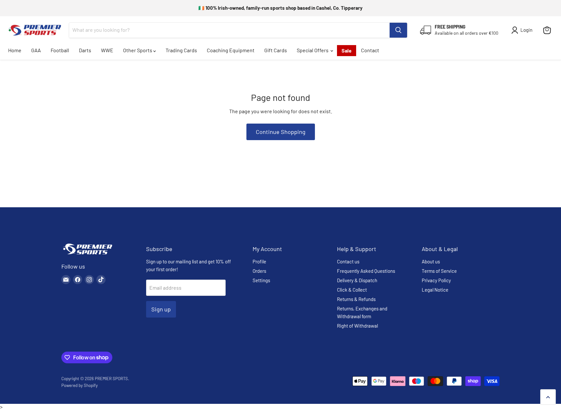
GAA (36, 50)
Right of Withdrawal (357, 326)
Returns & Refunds (356, 299)
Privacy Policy (436, 280)
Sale (347, 50)
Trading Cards (181, 50)
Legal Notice (435, 290)
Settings (261, 280)
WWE (107, 50)
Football (60, 50)
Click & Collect (352, 290)
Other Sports (138, 50)
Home (14, 50)
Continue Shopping (280, 131)
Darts (85, 50)
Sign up (161, 309)
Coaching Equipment (231, 50)
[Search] (398, 30)
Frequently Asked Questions (366, 271)
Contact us (348, 261)
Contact (370, 50)
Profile (259, 261)
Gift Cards (275, 50)
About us (431, 261)
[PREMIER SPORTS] (87, 255)
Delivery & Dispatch (357, 280)
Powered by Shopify (79, 385)
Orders (259, 271)
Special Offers (313, 50)
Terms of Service (439, 271)
